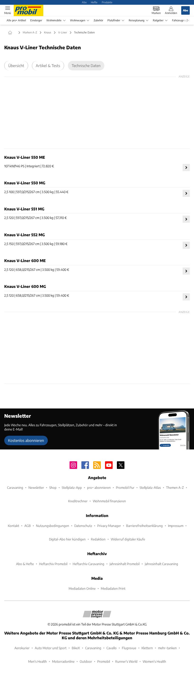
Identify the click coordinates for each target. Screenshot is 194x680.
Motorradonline (63, 661)
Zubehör (98, 20)
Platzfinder (113, 20)
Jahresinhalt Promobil (125, 564)
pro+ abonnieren (99, 487)
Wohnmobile (54, 20)
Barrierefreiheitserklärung (144, 526)
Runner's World (126, 661)
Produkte (107, 2)
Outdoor (86, 661)
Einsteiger (36, 20)
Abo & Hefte (25, 564)
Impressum (175, 526)
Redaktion (98, 539)
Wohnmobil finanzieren (109, 501)
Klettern (147, 648)
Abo (84, 2)
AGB (27, 526)
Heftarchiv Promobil (53, 564)
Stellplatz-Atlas (150, 487)
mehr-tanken (167, 648)
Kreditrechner (78, 501)
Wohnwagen (77, 20)
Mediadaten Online (82, 588)
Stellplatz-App (72, 487)
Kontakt (13, 526)
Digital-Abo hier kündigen (67, 539)
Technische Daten (86, 65)
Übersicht (16, 65)
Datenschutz (83, 526)
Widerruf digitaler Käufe (128, 539)
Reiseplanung (136, 20)
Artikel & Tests (48, 65)
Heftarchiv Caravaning (88, 564)
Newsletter (36, 487)
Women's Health (154, 661)
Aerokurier (22, 648)
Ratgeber (158, 20)
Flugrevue (129, 648)
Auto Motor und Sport (50, 648)
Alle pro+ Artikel (16, 20)
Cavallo (111, 648)
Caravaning (15, 487)
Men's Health (37, 661)
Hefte (94, 2)
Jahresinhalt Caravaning (161, 564)
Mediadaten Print (113, 588)
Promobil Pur (125, 487)
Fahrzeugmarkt (181, 20)
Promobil (103, 661)
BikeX (76, 648)
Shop (53, 487)
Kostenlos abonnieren (26, 440)
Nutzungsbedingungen (52, 526)
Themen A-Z (175, 487)
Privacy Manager (109, 526)
